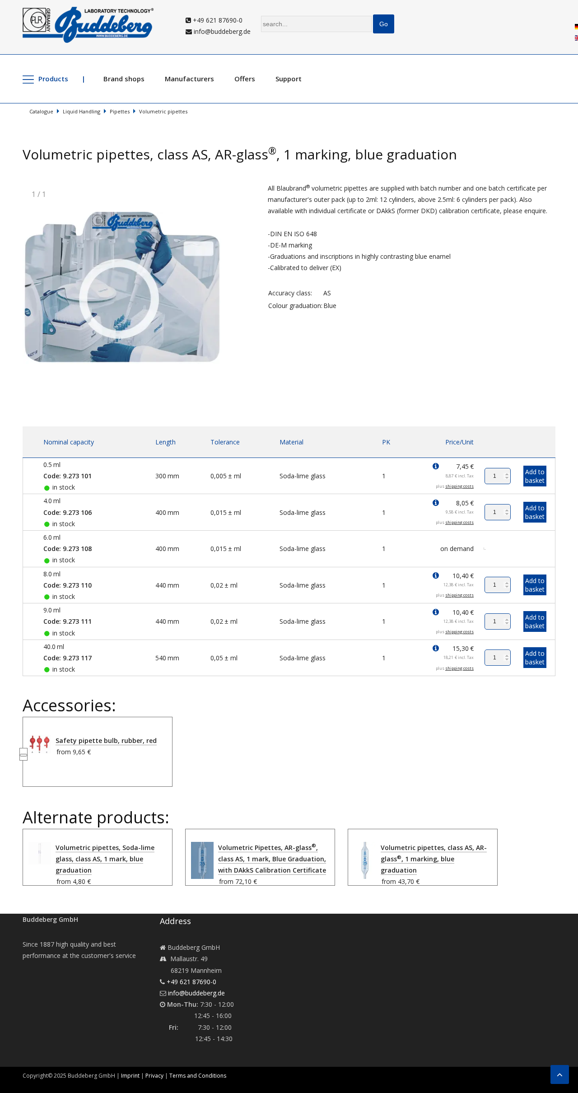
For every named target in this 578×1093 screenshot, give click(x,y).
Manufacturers (189, 78)
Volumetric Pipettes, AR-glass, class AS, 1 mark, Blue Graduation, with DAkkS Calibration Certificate (272, 858)
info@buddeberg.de (221, 31)
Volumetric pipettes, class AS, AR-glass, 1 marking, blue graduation (434, 858)
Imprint (130, 1075)
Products (53, 78)
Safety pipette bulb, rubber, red (106, 740)
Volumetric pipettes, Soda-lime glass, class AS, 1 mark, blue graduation (105, 858)
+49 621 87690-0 (216, 20)
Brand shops (123, 78)
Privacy (154, 1075)
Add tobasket (535, 476)
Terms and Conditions (197, 1075)
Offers (244, 78)
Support (288, 78)
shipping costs (459, 486)
